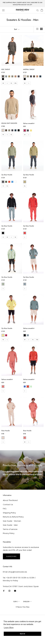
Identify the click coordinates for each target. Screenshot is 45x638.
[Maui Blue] (12, 182)
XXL (16, 83)
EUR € (15, 601)
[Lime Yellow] (31, 130)
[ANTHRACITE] (19, 76)
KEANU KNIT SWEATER (9, 123)
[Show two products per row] (41, 29)
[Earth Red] (9, 182)
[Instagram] (9, 590)
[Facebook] (4, 590)
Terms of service (10, 529)
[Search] (37, 10)
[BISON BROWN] (34, 76)
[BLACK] (3, 79)
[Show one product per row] (37, 29)
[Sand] (3, 438)
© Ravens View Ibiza (22, 607)
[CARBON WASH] (3, 76)
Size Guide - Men (10, 525)
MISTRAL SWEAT (28, 69)
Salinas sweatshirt (28, 123)
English (26, 601)
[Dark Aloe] (25, 182)
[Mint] (31, 386)
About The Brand (10, 500)
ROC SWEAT (5, 69)
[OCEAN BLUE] (40, 76)
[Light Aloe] (3, 284)
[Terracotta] (28, 386)
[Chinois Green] (25, 284)
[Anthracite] (28, 130)
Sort (16, 29)
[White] (15, 182)
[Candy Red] (25, 233)
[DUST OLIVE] (12, 76)
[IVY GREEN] (9, 76)
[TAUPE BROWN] (15, 76)
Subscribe (11, 556)
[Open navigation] (3, 10)
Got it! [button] (22, 634)
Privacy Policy (8, 533)
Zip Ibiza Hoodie (6, 175)
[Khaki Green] (6, 182)
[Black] (3, 233)
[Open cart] (42, 10)
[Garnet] (25, 130)
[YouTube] (15, 590)
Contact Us (8, 504)
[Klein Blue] (25, 386)
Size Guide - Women (12, 521)
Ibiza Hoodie (5, 430)
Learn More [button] (9, 628)
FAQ (4, 508)
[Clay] (3, 386)
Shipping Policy (9, 512)
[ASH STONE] (25, 76)
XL (11, 83)
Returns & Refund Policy (13, 517)
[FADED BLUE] (6, 76)
